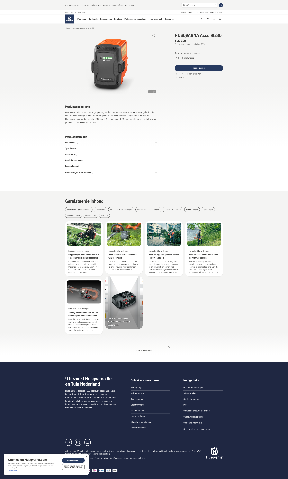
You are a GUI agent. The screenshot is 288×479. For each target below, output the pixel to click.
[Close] (87, 456)
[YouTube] (87, 442)
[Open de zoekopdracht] (202, 19)
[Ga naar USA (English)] (221, 5)
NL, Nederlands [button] (80, 12)
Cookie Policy (13, 470)
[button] (82, 18)
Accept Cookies (73, 460)
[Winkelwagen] (220, 19)
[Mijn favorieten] (214, 19)
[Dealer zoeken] (208, 19)
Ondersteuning (186, 12)
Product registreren (201, 12)
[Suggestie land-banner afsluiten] (284, 4)
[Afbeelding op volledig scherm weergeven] (111, 64)
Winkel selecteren (216, 12)
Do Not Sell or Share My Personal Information (73, 467)
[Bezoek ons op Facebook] (68, 442)
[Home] (69, 18)
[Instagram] (78, 442)
